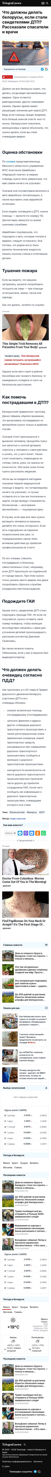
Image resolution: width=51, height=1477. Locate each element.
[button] (43, 69)
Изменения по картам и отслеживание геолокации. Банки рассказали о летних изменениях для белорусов (30, 1229)
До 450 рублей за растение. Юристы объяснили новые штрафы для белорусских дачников (30, 998)
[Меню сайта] (43, 3)
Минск (6, 1163)
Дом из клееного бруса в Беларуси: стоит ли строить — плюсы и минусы (31, 957)
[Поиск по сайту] (47, 3)
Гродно (24, 1163)
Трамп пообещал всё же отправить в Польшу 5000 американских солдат (29, 1214)
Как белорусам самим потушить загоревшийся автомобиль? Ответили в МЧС (22, 359)
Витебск (34, 1163)
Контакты (38, 1461)
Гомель (18, 1167)
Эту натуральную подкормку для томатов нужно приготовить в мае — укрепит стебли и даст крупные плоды (31, 986)
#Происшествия (17, 812)
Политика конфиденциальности (16, 1461)
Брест (15, 1163)
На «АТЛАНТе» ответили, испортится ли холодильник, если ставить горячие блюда (32, 1057)
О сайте (6, 1466)
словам (11, 161)
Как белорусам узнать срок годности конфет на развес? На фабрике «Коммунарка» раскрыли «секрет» (33, 1021)
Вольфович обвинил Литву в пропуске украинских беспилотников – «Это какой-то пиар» (31, 1244)
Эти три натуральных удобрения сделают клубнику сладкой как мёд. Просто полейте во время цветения (31, 972)
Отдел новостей (18, 818)
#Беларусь (32, 812)
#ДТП (41, 812)
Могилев (7, 1167)
